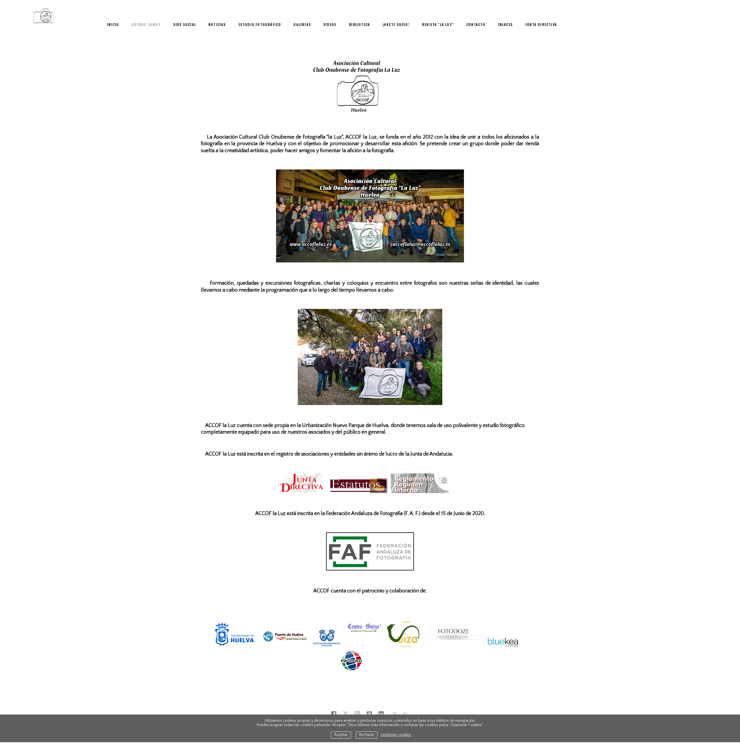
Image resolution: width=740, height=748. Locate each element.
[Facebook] (333, 714)
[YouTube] (369, 714)
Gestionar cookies (395, 735)
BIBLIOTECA (359, 24)
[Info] (394, 714)
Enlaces (505, 24)
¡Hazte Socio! (396, 24)
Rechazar (366, 735)
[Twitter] (345, 714)
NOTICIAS (217, 24)
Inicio (113, 24)
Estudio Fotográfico (259, 24)
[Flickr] (381, 714)
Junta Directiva (541, 24)
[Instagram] (357, 714)
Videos (329, 24)
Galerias (302, 24)
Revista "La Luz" (438, 24)
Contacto (476, 24)
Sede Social (184, 24)
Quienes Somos (146, 24)
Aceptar (341, 735)
